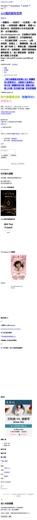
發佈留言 (3, 157)
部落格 (6, 70)
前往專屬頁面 (18, 267)
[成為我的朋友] (10, 329)
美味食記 (14, 138)
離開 (10, 516)
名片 (5, 72)
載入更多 (3, 147)
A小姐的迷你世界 (11, 13)
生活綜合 (15, 64)
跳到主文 (3, 18)
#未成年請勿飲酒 (6, 113)
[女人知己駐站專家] (8, 336)
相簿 (5, 68)
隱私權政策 (30, 494)
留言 (17, 133)
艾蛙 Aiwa (4, 124)
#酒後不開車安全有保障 (8, 112)
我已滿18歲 (4, 516)
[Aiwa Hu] (1, 487)
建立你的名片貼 (4, 488)
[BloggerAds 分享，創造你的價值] (18, 260)
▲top (2, 143)
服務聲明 (18, 496)
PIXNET (8, 494)
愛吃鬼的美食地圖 (16, 140)
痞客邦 (14, 133)
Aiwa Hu (2, 485)
